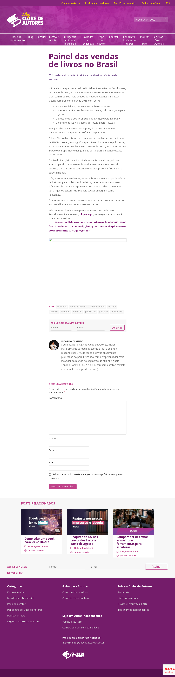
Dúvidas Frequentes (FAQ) (132, 604)
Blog (30, 36)
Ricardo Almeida (92, 75)
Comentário (55, 398)
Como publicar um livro (75, 592)
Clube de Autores (70, 3)
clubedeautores (97, 306)
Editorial (41, 36)
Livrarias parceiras (128, 598)
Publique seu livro (72, 622)
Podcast (113, 36)
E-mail (53, 450)
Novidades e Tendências (87, 40)
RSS (168, 3)
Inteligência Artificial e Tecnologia (70, 40)
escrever (54, 311)
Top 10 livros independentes (133, 610)
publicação (90, 311)
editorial (112, 306)
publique (103, 311)
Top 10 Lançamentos (125, 3)
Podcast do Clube (151, 3)
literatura (65, 311)
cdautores (62, 306)
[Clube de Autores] (87, 653)
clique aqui (86, 214)
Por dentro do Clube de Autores (129, 40)
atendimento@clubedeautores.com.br (83, 642)
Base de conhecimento (17, 38)
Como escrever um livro (75, 598)
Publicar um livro (144, 40)
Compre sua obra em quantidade (80, 627)
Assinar (117, 328)
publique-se (117, 311)
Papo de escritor (101, 40)
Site (51, 462)
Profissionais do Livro (97, 3)
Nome (53, 438)
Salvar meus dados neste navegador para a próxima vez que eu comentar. (86, 476)
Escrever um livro (53, 38)
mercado (77, 311)
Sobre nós (123, 592)
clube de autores (78, 306)
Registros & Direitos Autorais (159, 40)
